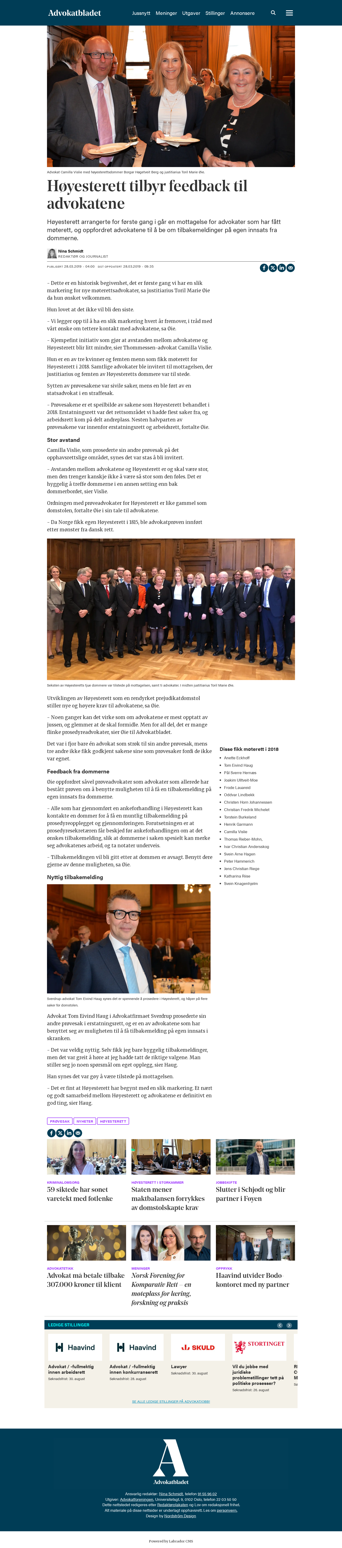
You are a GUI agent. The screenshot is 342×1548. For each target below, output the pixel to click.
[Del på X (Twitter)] (272, 267)
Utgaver (191, 12)
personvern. (227, 1510)
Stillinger (215, 12)
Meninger (166, 12)
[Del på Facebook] (264, 267)
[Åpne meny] (289, 12)
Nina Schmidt (171, 1493)
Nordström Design (180, 1515)
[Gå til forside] (87, 13)
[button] (280, 1325)
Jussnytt (141, 12)
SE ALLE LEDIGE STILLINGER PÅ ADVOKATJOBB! (171, 1401)
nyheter (85, 1121)
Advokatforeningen (136, 1499)
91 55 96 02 (207, 1493)
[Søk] (273, 13)
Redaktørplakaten (172, 1504)
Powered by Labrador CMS (171, 1541)
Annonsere (242, 12)
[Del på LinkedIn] (281, 267)
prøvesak (60, 1121)
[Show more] (289, 746)
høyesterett (113, 1121)
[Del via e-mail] (290, 267)
